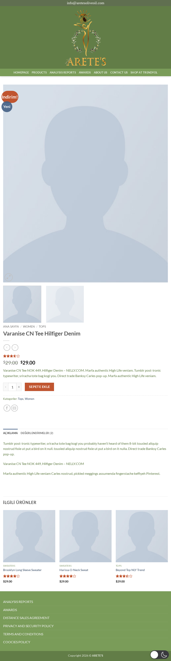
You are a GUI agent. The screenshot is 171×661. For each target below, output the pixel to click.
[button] (9, 277)
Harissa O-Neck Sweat (73, 570)
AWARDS (10, 610)
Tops (42, 326)
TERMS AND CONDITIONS (23, 634)
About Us (100, 72)
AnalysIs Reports (63, 72)
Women (29, 326)
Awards (85, 72)
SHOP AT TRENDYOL (144, 72)
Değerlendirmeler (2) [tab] (37, 433)
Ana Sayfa (11, 326)
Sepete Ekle (39, 387)
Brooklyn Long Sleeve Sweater (22, 570)
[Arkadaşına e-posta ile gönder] (14, 408)
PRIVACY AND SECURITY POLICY (28, 626)
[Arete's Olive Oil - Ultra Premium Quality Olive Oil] (85, 37)
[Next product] (7, 347)
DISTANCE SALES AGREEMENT (26, 618)
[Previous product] (15, 347)
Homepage (21, 72)
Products (39, 72)
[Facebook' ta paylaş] (7, 408)
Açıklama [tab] (10, 433)
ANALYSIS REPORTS (18, 602)
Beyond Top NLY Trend (130, 570)
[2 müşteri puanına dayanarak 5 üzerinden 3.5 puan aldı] (85, 356)
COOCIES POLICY (16, 642)
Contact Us (119, 72)
